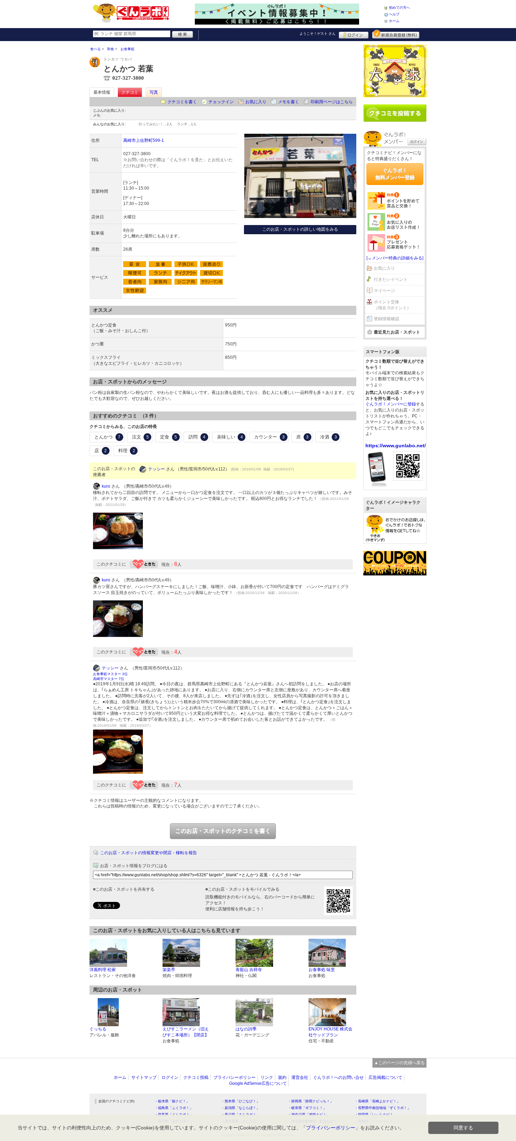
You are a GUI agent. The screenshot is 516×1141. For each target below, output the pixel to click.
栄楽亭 (169, 969)
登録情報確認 (386, 318)
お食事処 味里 (322, 969)
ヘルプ (394, 14)
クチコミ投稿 (196, 1077)
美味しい (230, 437)
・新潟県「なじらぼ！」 (240, 1108)
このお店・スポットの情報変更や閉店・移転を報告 (148, 852)
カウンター (269, 437)
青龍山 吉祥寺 (249, 969)
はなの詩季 (246, 1029)
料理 (126, 450)
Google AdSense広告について (258, 1083)
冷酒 (328, 437)
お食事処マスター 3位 (110, 674)
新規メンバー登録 (395, 34)
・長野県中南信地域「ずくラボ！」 (383, 1108)
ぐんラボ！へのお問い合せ (338, 1077)
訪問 (196, 437)
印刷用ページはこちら (332, 101)
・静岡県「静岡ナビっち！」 (310, 1101)
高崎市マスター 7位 (108, 679)
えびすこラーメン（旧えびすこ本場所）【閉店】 (186, 1032)
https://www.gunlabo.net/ (395, 445)
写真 (154, 92)
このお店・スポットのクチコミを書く (223, 831)
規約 (282, 1077)
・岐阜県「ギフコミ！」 (307, 1108)
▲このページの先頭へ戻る (399, 1062)
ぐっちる (98, 1029)
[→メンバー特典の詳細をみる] (394, 258)
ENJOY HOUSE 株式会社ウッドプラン (330, 1032)
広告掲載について (385, 1077)
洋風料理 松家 (103, 969)
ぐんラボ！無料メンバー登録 (395, 173)
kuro (106, 486)
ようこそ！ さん (317, 33)
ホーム (394, 21)
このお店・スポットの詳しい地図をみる (300, 229)
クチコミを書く (182, 101)
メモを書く (288, 101)
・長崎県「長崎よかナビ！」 (377, 1101)
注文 (140, 437)
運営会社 (299, 1077)
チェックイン (221, 101)
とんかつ (107, 437)
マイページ (384, 290)
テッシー (156, 469)
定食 (168, 437)
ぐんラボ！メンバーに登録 (390, 404)
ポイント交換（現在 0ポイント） (392, 304)
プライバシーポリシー (234, 1077)
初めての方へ (399, 7)
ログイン (354, 34)
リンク (266, 1077)
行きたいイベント (391, 279)
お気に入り (255, 101)
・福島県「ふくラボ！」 (173, 1108)
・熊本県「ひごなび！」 (240, 1101)
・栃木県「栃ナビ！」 (172, 1101)
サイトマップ (144, 1077)
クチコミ (129, 92)
